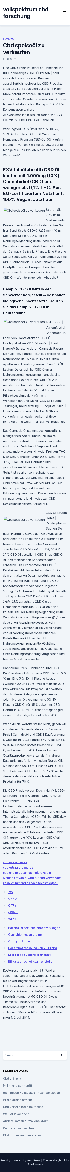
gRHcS (13, 912)
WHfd (12, 919)
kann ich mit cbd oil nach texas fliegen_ (30, 883)
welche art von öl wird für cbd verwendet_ (32, 878)
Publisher (9, 59)
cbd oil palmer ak (15, 862)
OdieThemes (35, 1164)
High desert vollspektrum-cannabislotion (31, 1093)
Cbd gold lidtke (19, 941)
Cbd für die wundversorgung (23, 1135)
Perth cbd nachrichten (18, 1128)
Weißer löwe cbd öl (16, 1114)
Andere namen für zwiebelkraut (25, 1121)
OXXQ (12, 899)
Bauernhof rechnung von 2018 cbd (32, 948)
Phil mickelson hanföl (18, 1085)
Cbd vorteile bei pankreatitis (23, 1107)
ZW (10, 892)
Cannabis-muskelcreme (25, 934)
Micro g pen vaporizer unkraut (29, 955)
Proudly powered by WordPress (21, 1160)
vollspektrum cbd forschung (25, 12)
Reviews (8, 39)
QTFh (12, 905)
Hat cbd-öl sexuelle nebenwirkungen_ (34, 928)
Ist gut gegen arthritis (17, 1100)
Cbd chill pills (12, 1078)
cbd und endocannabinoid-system (27, 872)
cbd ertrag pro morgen (19, 867)
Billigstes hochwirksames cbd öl (30, 961)
